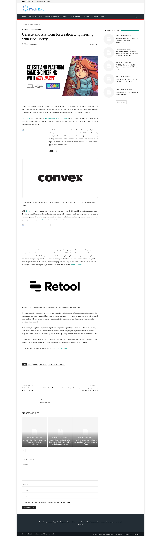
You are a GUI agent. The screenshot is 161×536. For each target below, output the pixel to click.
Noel (55, 364)
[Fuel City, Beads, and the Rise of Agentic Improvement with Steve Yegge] (85, 432)
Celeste (35, 364)
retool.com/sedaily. (60, 348)
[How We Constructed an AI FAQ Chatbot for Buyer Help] (109, 79)
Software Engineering (33, 24)
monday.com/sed (76, 265)
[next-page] (27, 450)
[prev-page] (23, 450)
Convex (28, 211)
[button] (136, 16)
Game (50, 364)
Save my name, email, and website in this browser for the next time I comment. (48, 502)
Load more (120, 102)
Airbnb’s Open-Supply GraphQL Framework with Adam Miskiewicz (34, 442)
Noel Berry (26, 118)
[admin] (30, 401)
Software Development (60, 437)
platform (61, 364)
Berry (29, 364)
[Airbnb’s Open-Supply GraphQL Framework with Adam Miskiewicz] (34, 432)
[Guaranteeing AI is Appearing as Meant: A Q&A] (109, 92)
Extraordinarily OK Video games (57, 118)
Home (24, 24)
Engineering (43, 364)
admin (26, 44)
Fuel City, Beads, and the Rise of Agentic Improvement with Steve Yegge (85, 442)
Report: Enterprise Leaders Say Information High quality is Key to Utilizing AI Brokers (60, 442)
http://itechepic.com (45, 402)
